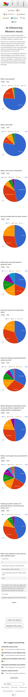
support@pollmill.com (20, 691)
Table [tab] (7, 81)
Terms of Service (5, 687)
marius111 (22, 14)
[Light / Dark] (14, 694)
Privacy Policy (14, 687)
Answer (12, 10)
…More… (14, 602)
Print (15, 22)
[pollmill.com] (6, 4)
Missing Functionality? (8, 691)
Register (23, 4)
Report (7, 18)
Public (12, 3)
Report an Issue (23, 687)
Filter (23, 18)
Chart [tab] (2, 81)
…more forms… (14, 677)
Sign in (18, 4)
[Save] (3, 109)
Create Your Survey (14, 620)
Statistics (15, 18)
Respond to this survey (14, 626)
